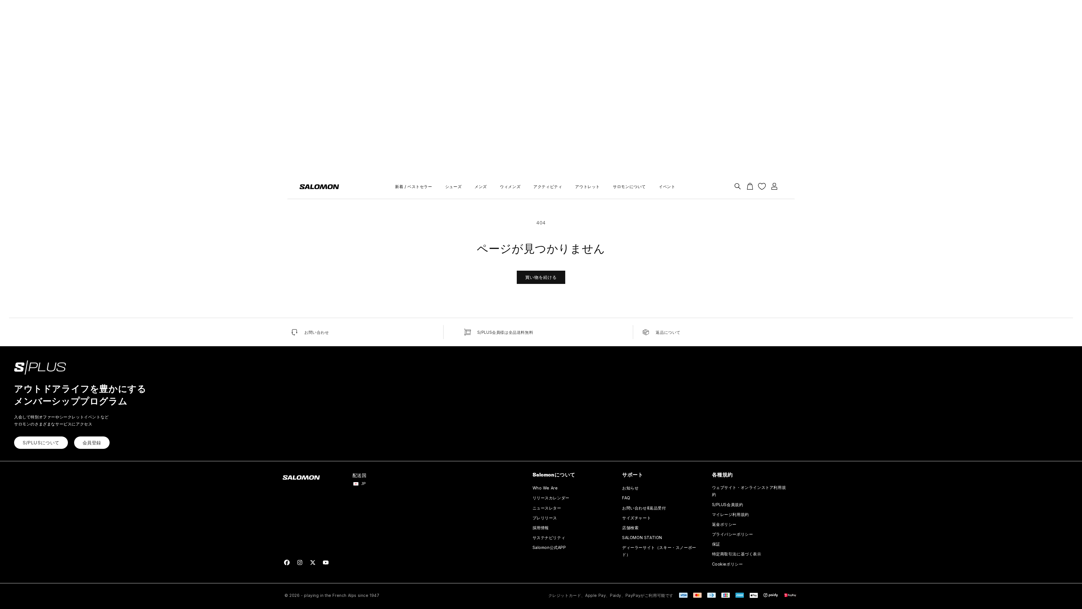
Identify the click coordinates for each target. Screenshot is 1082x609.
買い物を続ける (541, 277)
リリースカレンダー (551, 497)
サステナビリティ (549, 537)
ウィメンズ (510, 186)
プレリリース (545, 517)
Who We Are (545, 488)
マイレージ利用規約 (730, 514)
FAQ (626, 497)
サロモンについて (629, 186)
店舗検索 (630, 527)
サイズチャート (636, 517)
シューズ (453, 186)
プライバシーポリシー (732, 534)
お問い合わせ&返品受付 (644, 508)
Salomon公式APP (549, 547)
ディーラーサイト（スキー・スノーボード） (659, 551)
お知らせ (630, 488)
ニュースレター (547, 508)
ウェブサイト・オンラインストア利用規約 (749, 491)
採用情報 (541, 527)
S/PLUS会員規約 (727, 504)
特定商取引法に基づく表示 (736, 553)
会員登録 (92, 442)
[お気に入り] (762, 186)
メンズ (481, 186)
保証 (716, 544)
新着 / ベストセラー (413, 186)
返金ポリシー (724, 524)
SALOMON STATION (642, 537)
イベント (667, 186)
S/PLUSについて (41, 442)
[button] (737, 186)
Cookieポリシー (727, 564)
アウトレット (587, 186)
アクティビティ (547, 186)
